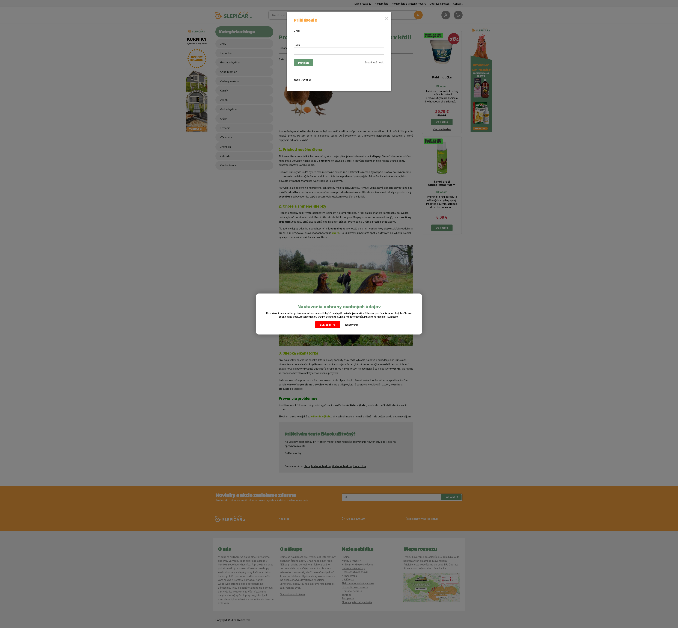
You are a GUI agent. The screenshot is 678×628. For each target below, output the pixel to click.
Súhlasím (326, 324)
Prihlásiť (303, 62)
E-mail (297, 30)
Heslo (297, 44)
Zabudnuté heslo (374, 62)
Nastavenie (351, 324)
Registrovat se (302, 79)
